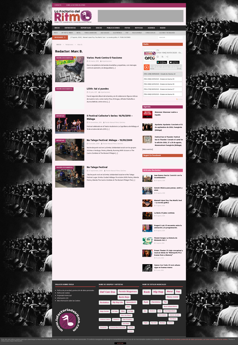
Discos (99, 28)
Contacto (58, 5)
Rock (56, 33)
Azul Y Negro (126, 324)
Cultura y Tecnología (167, 33)
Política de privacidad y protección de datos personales (75, 290)
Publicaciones (113, 28)
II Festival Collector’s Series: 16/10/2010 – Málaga (110, 117)
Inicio (57, 28)
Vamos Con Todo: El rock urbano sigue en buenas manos (167, 266)
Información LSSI (62, 298)
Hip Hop (158, 292)
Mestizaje (162, 323)
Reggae (146, 323)
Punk (146, 302)
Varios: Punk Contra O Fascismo (104, 58)
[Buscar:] (170, 37)
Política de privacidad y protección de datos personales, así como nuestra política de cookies (196, 339)
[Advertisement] (143, 15)
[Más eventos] (147, 149)
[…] (114, 68)
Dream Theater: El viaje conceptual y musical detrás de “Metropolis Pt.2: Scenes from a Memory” (168, 252)
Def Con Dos (107, 292)
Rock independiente (170, 306)
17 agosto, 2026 (160, 206)
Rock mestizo (162, 315)
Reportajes (86, 28)
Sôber (123, 311)
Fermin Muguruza (128, 291)
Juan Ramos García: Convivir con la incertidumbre (168, 176)
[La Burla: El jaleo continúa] (147, 215)
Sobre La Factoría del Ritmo (75, 5)
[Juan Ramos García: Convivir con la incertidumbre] (147, 178)
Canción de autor (175, 315)
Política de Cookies (63, 293)
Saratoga (131, 331)
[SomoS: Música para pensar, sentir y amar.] (147, 190)
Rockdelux (104, 302)
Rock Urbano (173, 319)
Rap (178, 291)
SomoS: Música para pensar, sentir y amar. (168, 189)
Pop (127, 33)
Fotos (127, 28)
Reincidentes (103, 327)
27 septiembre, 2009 (96, 170)
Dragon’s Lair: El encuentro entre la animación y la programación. (168, 226)
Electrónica (117, 33)
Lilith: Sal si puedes (98, 89)
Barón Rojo (124, 297)
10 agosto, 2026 (160, 231)
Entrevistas (70, 28)
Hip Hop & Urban (67, 33)
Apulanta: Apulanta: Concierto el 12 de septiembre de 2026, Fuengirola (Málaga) (169, 127)
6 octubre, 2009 (94, 143)
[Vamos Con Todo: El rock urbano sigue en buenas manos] (147, 268)
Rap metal (153, 323)
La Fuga (130, 311)
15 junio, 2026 (160, 258)
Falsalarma (116, 319)
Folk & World (137, 33)
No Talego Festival (97, 167)
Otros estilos (150, 33)
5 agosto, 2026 (160, 243)
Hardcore (152, 311)
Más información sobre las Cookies (68, 301)
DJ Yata (115, 311)
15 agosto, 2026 (160, 216)
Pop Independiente (170, 311)
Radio (162, 28)
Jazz (145, 311)
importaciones (107, 61)
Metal (79, 33)
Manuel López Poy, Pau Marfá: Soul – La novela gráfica (168, 201)
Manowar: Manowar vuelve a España (166, 113)
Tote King (131, 327)
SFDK (128, 307)
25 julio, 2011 (93, 92)
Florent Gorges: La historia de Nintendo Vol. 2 (165, 239)
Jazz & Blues (105, 33)
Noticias (139, 28)
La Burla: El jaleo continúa (164, 213)
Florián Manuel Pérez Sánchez (115, 122)
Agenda (151, 28)
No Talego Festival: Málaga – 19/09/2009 (109, 140)
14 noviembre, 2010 (95, 122)
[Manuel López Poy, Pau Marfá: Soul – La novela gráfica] (147, 203)
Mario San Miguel (126, 315)
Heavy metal (172, 297)
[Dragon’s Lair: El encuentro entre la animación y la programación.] (147, 228)
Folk (160, 311)
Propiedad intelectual (64, 295)
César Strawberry (127, 319)
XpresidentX (131, 302)
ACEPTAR (120, 343)
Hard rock (170, 323)
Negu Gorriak (104, 311)
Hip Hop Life (118, 302)
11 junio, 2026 (160, 270)
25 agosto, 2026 (160, 181)
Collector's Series (105, 319)
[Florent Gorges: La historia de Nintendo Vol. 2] (147, 240)
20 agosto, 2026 (160, 193)
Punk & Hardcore (91, 33)
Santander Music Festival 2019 (117, 327)
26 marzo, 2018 (94, 61)
